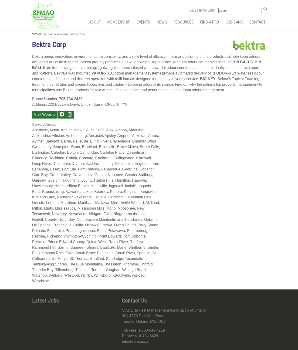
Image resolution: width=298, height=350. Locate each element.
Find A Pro (209, 22)
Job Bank (234, 22)
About (95, 22)
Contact (257, 22)
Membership (118, 22)
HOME (192, 10)
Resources (183, 22)
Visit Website (45, 114)
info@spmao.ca (135, 341)
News (162, 22)
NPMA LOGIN (207, 10)
